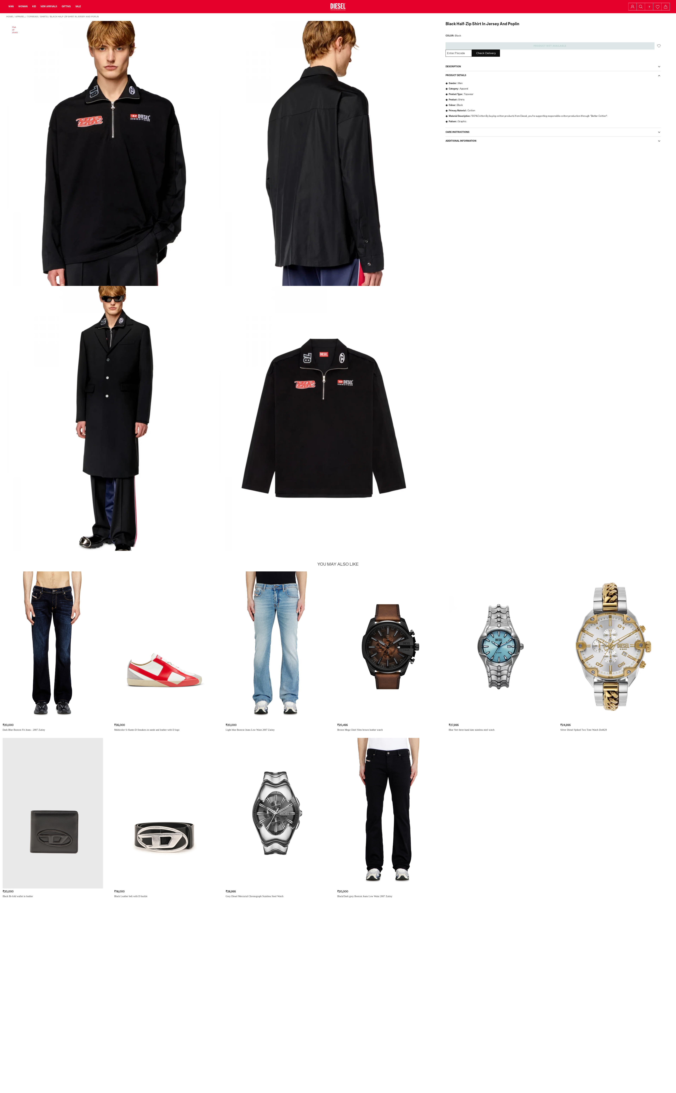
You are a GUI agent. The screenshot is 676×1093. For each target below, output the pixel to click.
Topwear (32, 17)
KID (34, 6)
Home (9, 17)
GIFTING (66, 6)
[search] (641, 6)
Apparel (20, 17)
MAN (11, 6)
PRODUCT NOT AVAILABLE (550, 46)
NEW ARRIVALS (48, 6)
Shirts (44, 17)
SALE (78, 6)
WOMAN (23, 6)
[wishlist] (657, 6)
